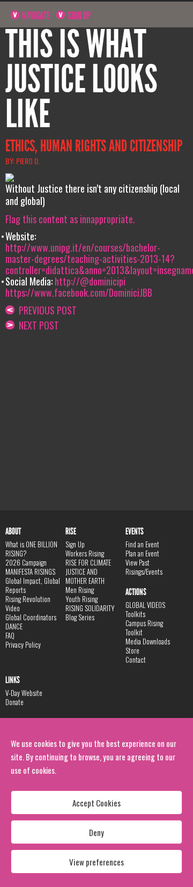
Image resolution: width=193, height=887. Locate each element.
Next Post (36, 325)
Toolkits (135, 614)
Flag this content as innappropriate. (70, 219)
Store (132, 650)
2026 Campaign (26, 562)
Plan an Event (142, 553)
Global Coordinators (30, 617)
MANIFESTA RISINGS (30, 571)
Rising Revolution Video (27, 603)
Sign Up (78, 15)
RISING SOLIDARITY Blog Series (90, 612)
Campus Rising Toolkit (144, 627)
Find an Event (142, 544)
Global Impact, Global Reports (32, 585)
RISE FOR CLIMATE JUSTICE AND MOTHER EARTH (88, 571)
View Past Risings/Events (143, 567)
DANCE (14, 626)
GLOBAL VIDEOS (145, 604)
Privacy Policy (23, 644)
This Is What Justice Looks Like (81, 79)
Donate (14, 702)
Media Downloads (147, 641)
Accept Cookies (96, 803)
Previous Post (45, 310)
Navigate (35, 15)
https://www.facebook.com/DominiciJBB (78, 292)
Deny (96, 832)
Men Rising (79, 589)
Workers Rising (84, 553)
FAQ (9, 635)
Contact (135, 659)
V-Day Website (23, 692)
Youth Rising (81, 598)
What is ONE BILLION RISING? (31, 549)
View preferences (96, 862)
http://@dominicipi (90, 281)
